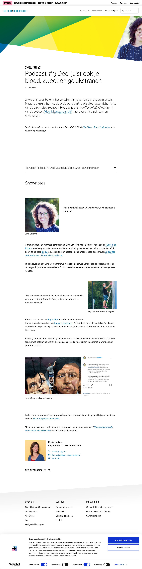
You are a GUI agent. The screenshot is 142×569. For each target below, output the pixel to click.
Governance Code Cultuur (98, 511)
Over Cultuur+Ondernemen (37, 507)
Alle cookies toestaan (123, 540)
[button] (71, 167)
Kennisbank (7, 3)
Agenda (114, 3)
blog (44, 252)
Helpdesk (60, 511)
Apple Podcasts (101, 127)
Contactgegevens (64, 507)
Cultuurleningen (61, 3)
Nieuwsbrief (134, 3)
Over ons (123, 3)
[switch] (65, 564)
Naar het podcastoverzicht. (46, 418)
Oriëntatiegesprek (64, 516)
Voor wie (83, 11)
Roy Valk (52, 319)
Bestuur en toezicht (45, 3)
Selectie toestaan (123, 547)
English (59, 520)
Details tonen (119, 565)
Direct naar (96, 11)
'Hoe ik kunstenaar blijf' (58, 111)
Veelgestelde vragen (34, 524)
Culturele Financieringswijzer (99, 507)
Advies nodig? (110, 11)
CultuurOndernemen (15, 11)
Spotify (86, 127)
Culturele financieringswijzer (25, 3)
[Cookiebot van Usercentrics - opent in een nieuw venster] (14, 564)
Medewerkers (31, 511)
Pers (27, 520)
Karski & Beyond (62, 323)
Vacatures (29, 516)
